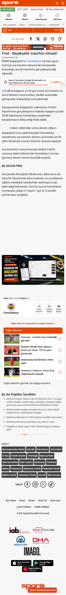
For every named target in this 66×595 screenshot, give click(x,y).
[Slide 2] (30, 434)
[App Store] (21, 562)
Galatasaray (40, 462)
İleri (57, 30)
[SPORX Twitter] (43, 484)
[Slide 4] (41, 434)
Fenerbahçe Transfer (51, 469)
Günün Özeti (37, 9)
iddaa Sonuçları (53, 475)
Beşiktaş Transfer (9, 475)
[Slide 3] (35, 434)
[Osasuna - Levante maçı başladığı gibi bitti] (11, 338)
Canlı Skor (31, 449)
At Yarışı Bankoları (55, 9)
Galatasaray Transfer (32, 469)
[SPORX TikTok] (51, 484)
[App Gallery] (32, 568)
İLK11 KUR (22, 9)
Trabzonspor (16, 469)
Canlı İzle (42, 475)
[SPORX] (33, 586)
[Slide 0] (19, 434)
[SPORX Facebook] (27, 484)
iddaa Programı (26, 462)
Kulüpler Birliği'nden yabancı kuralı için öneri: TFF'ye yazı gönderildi (36, 350)
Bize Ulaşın (11, 500)
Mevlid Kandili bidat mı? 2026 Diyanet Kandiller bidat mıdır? (34, 417)
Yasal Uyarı (55, 500)
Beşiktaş (5, 469)
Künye (22, 500)
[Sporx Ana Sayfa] (10, 3)
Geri (10, 30)
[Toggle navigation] (63, 3)
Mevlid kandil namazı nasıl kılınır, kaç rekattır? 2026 (30, 422)
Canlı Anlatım (56, 449)
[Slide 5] (47, 434)
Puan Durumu (43, 449)
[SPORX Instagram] (35, 484)
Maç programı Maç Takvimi (13, 449)
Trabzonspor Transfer (27, 475)
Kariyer (31, 500)
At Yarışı (5, 456)
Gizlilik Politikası (41, 507)
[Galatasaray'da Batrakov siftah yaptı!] (11, 361)
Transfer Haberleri (18, 456)
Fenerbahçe (34, 61)
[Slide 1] (24, 434)
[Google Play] (43, 562)
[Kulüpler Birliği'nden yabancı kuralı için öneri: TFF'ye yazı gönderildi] (11, 350)
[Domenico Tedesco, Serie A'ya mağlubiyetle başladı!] (11, 372)
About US (42, 500)
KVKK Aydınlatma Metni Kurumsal (33, 513)
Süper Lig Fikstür (47, 456)
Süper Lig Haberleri (10, 462)
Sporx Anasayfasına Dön (43, 590)
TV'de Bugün (33, 456)
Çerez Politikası (24, 507)
